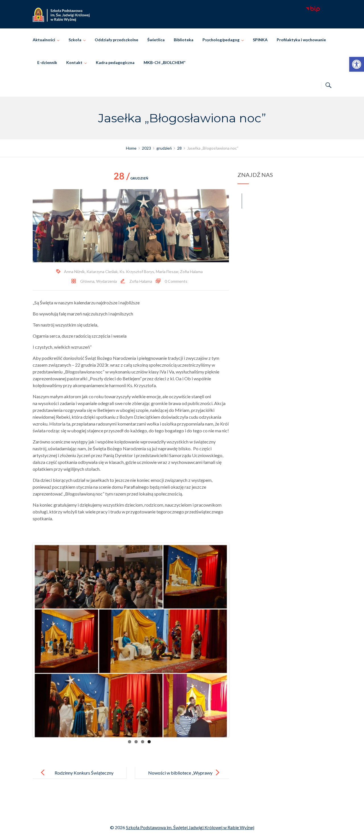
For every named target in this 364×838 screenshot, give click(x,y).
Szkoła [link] (75, 39)
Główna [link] (87, 281)
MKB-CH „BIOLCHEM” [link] (164, 62)
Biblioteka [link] (183, 39)
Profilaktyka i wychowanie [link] (301, 39)
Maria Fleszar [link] (167, 271)
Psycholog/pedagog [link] (220, 39)
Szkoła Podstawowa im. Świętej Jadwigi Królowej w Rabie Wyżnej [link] (190, 827)
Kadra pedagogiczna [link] (115, 62)
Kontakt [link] (74, 62)
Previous (25, 640)
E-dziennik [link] (47, 62)
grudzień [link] (131, 178)
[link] (356, 64)
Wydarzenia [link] (106, 281)
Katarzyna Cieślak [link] (102, 271)
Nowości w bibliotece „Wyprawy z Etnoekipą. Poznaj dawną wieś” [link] (180, 777)
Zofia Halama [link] (191, 271)
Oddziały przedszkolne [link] (116, 39)
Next (236, 640)
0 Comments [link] (176, 281)
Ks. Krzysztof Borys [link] (136, 271)
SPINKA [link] (260, 39)
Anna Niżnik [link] (74, 271)
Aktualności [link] (44, 39)
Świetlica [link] (156, 39)
